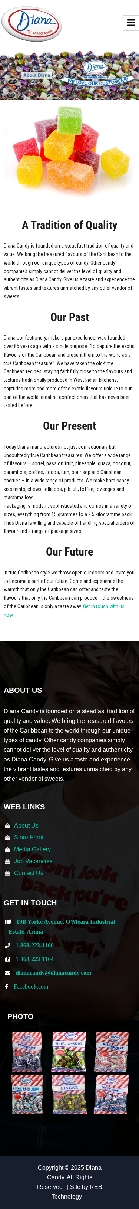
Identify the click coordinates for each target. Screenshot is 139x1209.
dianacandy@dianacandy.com (53, 973)
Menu (131, 23)
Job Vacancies (33, 861)
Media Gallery (32, 849)
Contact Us (28, 873)
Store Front (28, 837)
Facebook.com (31, 986)
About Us (26, 825)
